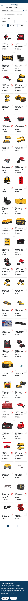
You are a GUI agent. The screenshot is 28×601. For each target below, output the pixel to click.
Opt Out (13, 598)
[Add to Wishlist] (12, 44)
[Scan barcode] (26, 10)
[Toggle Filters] (26, 21)
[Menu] (2, 5)
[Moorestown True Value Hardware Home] (14, 5)
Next (22, 25)
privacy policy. (19, 590)
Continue (5, 598)
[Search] (23, 10)
